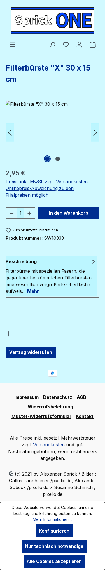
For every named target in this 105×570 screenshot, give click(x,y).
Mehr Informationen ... (52, 519)
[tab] (51, 276)
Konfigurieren (54, 531)
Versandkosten (49, 444)
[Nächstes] (95, 132)
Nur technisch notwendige (54, 546)
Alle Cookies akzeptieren (54, 561)
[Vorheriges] (10, 132)
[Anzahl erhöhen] (30, 213)
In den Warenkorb (68, 213)
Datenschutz (57, 397)
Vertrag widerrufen (30, 352)
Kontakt (85, 416)
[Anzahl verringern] (11, 213)
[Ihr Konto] (79, 44)
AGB (81, 397)
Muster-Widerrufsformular (41, 416)
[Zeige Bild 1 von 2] (47, 159)
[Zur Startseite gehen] (52, 20)
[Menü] (12, 44)
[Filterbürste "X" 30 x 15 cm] (52, 132)
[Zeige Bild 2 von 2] (57, 159)
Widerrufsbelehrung (50, 407)
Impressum (26, 397)
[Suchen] (52, 44)
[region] (52, 132)
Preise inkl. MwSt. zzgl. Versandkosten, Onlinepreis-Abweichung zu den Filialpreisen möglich (47, 188)
